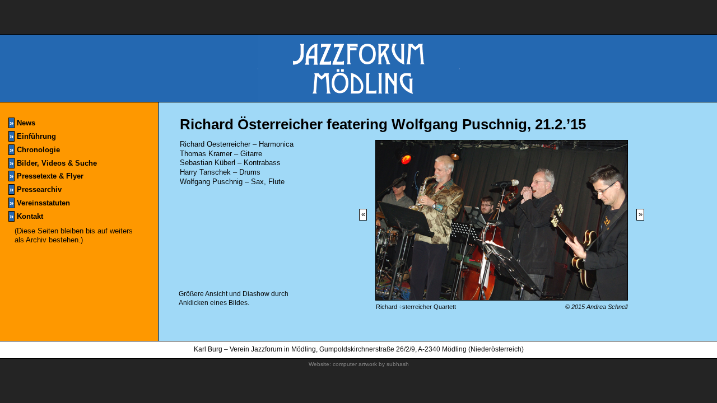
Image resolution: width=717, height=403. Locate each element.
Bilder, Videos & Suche (53, 163)
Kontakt (26, 216)
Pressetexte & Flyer (46, 176)
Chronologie (35, 150)
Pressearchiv (36, 189)
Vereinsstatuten (40, 203)
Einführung (33, 136)
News (22, 123)
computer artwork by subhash (371, 364)
